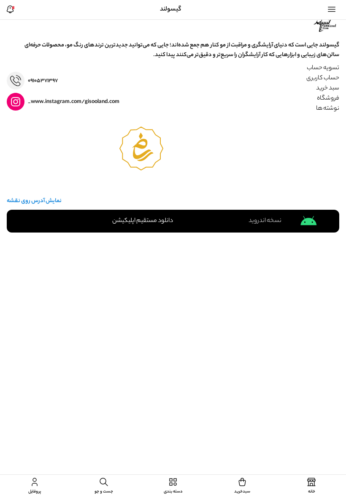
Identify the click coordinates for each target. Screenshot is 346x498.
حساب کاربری (322, 78)
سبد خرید (327, 89)
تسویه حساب (323, 68)
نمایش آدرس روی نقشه (34, 201)
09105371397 (43, 80)
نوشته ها (327, 109)
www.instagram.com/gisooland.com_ (73, 101)
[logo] (325, 24)
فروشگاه (328, 99)
